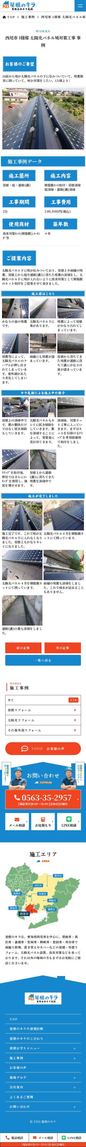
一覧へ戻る (43, 660)
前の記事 (23, 648)
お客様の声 (18, 1067)
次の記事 (62, 648)
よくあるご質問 (21, 1097)
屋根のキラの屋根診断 (27, 1028)
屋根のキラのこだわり (27, 1038)
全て (42, 700)
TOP (13, 1019)
